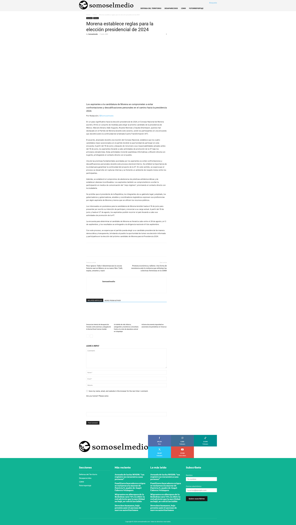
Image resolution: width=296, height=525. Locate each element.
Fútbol (95, 15)
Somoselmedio (93, 34)
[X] (94, 39)
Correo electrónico (193, 486)
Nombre (189, 475)
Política (96, 18)
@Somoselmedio (106, 116)
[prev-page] (87, 336)
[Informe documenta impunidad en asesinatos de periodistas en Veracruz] (154, 314)
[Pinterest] (99, 39)
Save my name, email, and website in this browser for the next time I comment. (118, 391)
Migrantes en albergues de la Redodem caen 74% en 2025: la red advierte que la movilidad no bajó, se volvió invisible (130, 498)
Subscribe (182, 447)
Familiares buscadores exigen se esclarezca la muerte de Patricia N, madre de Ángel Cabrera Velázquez (130, 486)
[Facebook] (88, 39)
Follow (182, 436)
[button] (210, 3)
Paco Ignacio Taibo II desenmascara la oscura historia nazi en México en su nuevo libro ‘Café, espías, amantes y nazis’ (104, 268)
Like (159, 436)
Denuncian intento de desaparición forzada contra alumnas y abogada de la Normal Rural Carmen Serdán (98, 327)
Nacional (89, 18)
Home (88, 15)
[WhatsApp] (104, 39)
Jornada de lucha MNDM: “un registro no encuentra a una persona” (129, 476)
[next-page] (91, 336)
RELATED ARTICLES (95, 300)
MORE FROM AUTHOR (113, 300)
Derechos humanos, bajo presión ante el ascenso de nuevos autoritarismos (128, 507)
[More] (110, 39)
